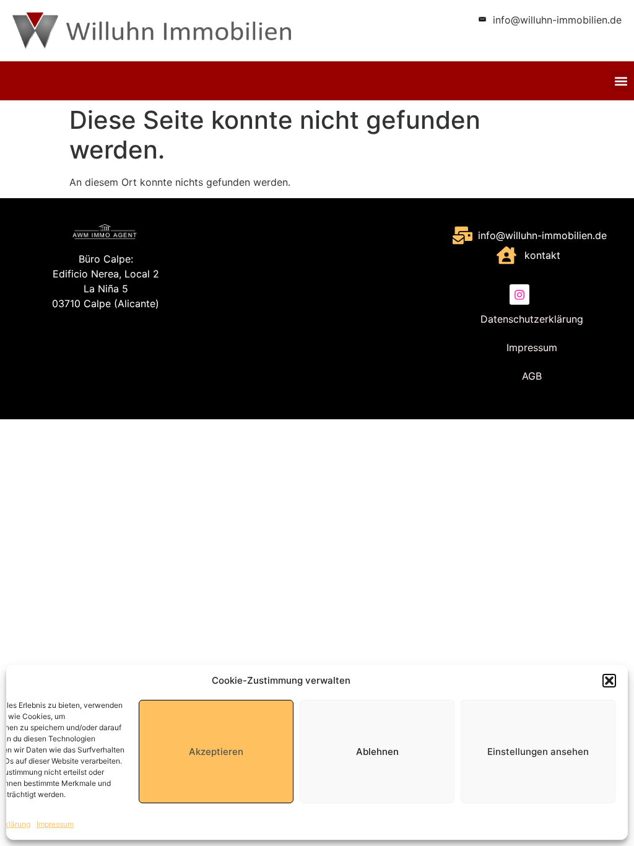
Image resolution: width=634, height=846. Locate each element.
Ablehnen (377, 751)
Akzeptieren (216, 751)
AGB (532, 376)
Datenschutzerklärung (531, 319)
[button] (609, 680)
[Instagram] (519, 294)
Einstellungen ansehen (538, 751)
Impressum (55, 824)
